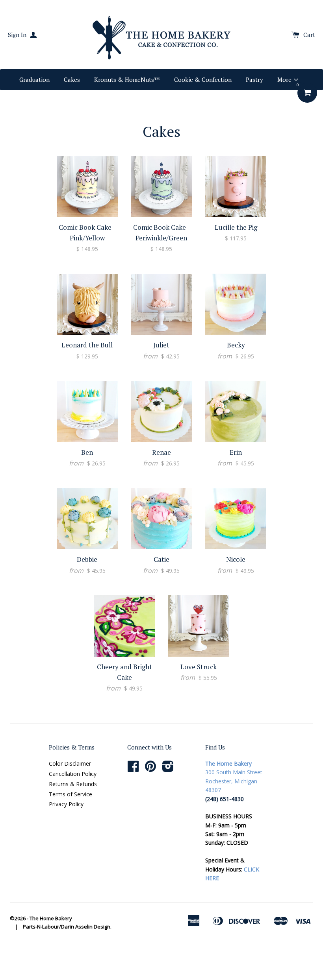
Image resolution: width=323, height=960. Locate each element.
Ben (87, 452)
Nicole (235, 559)
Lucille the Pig (236, 227)
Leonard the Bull (87, 344)
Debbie (87, 559)
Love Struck (198, 666)
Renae (161, 452)
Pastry (254, 79)
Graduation (34, 79)
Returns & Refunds (73, 784)
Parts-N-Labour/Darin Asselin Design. (67, 926)
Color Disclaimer (70, 763)
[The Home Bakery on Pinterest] (150, 769)
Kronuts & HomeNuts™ (127, 79)
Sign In (18, 35)
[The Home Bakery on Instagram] (168, 769)
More (285, 79)
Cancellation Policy (73, 773)
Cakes (72, 79)
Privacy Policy (66, 804)
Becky (236, 344)
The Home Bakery (51, 918)
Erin (236, 452)
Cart (309, 35)
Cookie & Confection (203, 79)
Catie (161, 559)
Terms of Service (70, 794)
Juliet (161, 344)
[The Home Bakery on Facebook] (133, 769)
